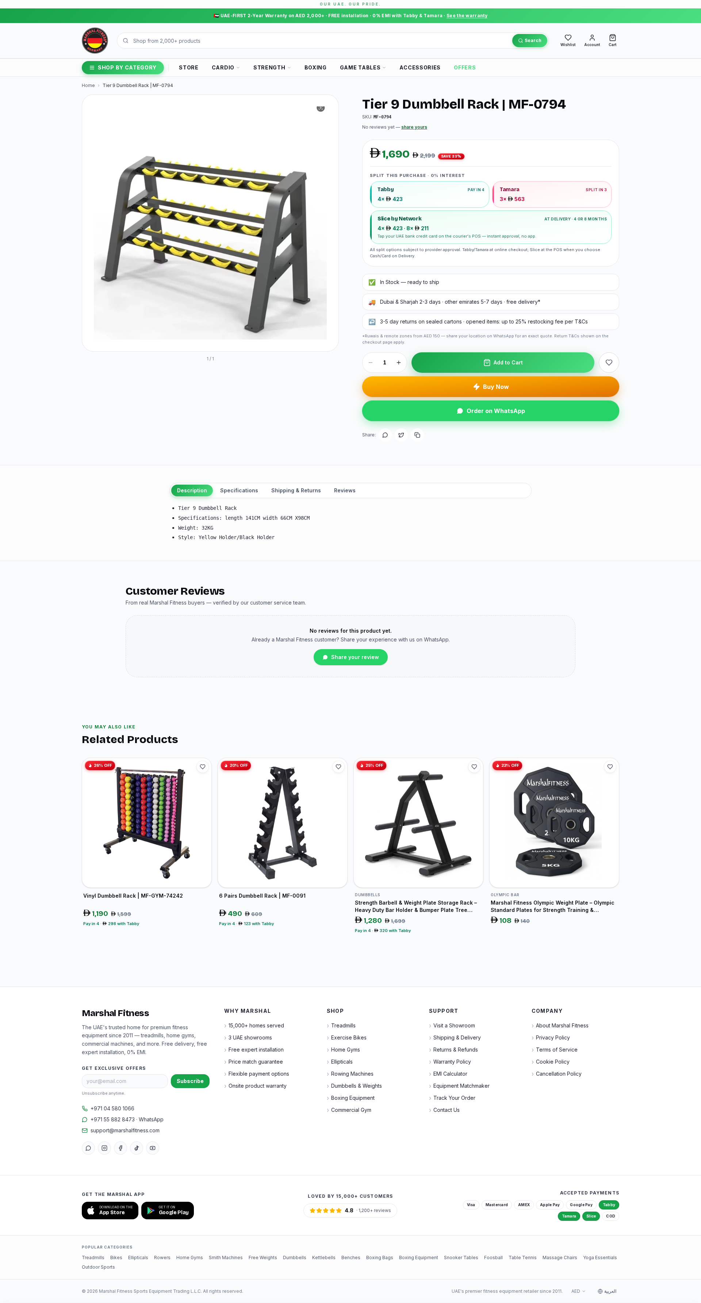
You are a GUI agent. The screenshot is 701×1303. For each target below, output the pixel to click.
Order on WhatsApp (496, 410)
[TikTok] (136, 1148)
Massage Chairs (560, 1257)
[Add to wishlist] (609, 362)
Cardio (223, 67)
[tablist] (350, 490)
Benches (350, 1257)
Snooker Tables (461, 1257)
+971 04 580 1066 (112, 1108)
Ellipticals (138, 1257)
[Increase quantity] (399, 363)
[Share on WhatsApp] (385, 435)
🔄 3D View (106, 339)
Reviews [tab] (345, 490)
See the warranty (467, 15)
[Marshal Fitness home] (95, 40)
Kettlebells (324, 1257)
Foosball (493, 1257)
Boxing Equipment (418, 1257)
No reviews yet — (394, 127)
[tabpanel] (350, 523)
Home (88, 85)
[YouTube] (152, 1148)
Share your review (355, 657)
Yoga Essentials (600, 1257)
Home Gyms (189, 1257)
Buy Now (496, 386)
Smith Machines (226, 1257)
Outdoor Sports (98, 1267)
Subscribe (190, 1081)
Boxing (315, 67)
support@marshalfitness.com (125, 1130)
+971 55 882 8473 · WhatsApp (127, 1119)
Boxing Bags (379, 1257)
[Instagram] (104, 1148)
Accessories (420, 67)
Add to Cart (508, 362)
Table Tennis (523, 1257)
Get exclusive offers (114, 1068)
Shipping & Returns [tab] (296, 490)
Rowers (162, 1257)
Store (189, 67)
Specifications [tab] (239, 490)
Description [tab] (192, 490)
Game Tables (360, 67)
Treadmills (93, 1257)
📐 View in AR (149, 339)
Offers (465, 67)
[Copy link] (417, 435)
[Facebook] (120, 1148)
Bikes (116, 1257)
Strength (269, 67)
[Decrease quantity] (371, 363)
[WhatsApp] (88, 1148)
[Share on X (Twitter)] (401, 435)
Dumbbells (294, 1257)
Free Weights (263, 1257)
